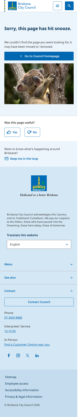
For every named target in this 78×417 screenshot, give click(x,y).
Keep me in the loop (24, 159)
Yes (15, 132)
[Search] (69, 5)
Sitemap (10, 377)
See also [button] (10, 278)
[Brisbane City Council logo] (20, 6)
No (35, 132)
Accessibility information (22, 390)
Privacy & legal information (23, 397)
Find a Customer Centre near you (27, 345)
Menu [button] (8, 264)
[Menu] (57, 5)
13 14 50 (10, 331)
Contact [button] (9, 291)
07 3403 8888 (13, 318)
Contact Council (39, 302)
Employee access (16, 383)
